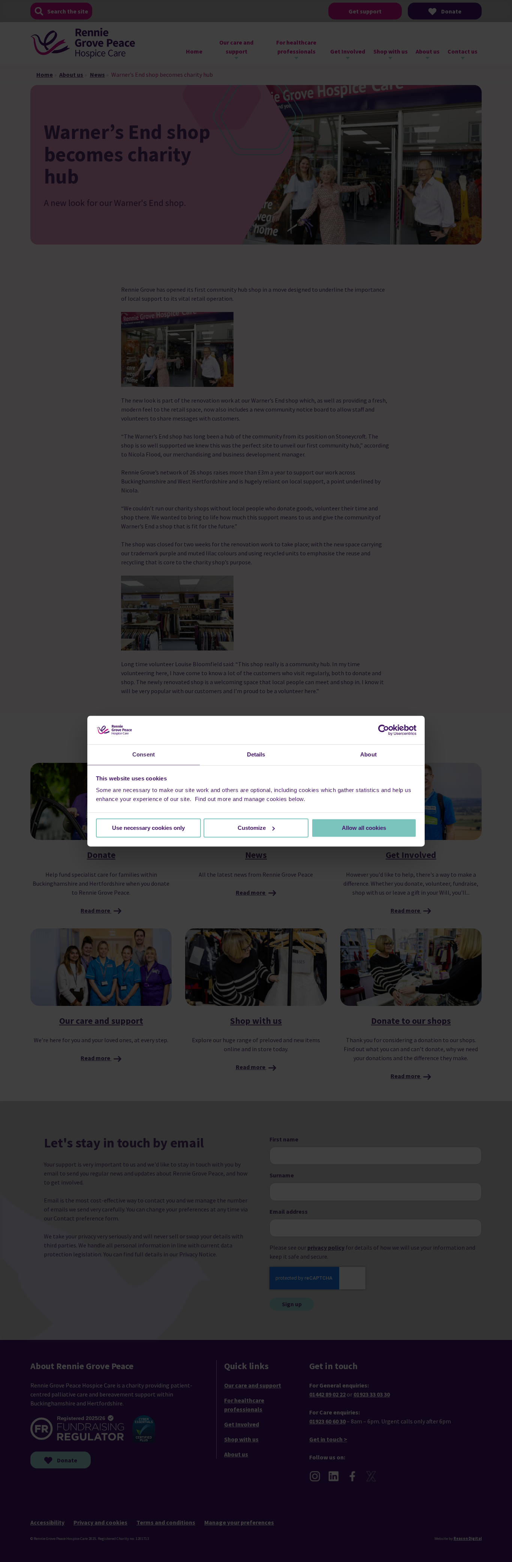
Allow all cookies (364, 828)
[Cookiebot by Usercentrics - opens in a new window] (383, 729)
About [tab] (368, 755)
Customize (252, 828)
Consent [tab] (143, 755)
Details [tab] (256, 755)
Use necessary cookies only (148, 828)
